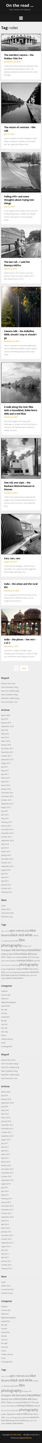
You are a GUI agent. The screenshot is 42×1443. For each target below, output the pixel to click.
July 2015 (4, 811)
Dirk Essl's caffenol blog (10, 691)
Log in (3, 905)
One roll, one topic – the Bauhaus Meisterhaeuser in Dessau (19, 486)
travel (3, 1043)
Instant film (5, 1017)
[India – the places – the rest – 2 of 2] (21, 622)
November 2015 (7, 796)
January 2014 (6, 855)
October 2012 (6, 888)
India (9, 957)
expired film (14, 941)
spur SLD (33, 975)
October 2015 (6, 800)
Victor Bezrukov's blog (9, 687)
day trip (6, 941)
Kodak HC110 (28, 957)
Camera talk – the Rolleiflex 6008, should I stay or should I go (20, 335)
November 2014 (7, 833)
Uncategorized (6, 1046)
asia (26, 930)
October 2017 (6, 756)
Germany (21, 950)
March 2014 (5, 851)
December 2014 (7, 829)
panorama (15, 965)
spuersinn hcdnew (18, 975)
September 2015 (7, 804)
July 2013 (4, 873)
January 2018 (6, 745)
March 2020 (5, 715)
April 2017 (5, 774)
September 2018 (7, 726)
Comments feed (7, 913)
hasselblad (34, 950)
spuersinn (25, 972)
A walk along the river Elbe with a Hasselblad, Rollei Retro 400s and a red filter (20, 410)
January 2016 (6, 789)
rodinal (19, 969)
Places (3, 1035)
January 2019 (6, 723)
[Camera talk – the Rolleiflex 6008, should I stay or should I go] (21, 307)
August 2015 (6, 807)
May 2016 (5, 781)
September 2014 (7, 840)
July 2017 (4, 767)
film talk (4, 1009)
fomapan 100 (26, 946)
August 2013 (6, 870)
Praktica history (7, 1039)
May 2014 (5, 844)
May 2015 (5, 818)
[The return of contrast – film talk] (21, 103)
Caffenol (4, 991)
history (4, 954)
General (4, 1013)
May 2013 (5, 877)
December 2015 (7, 793)
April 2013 (5, 881)
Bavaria (5, 935)
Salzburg (8, 972)
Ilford (11, 954)
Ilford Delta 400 (23, 954)
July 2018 (4, 730)
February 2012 (6, 892)
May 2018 (5, 734)
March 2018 (5, 741)
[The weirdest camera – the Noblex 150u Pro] (21, 42)
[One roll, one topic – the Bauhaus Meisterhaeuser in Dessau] (21, 458)
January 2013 (6, 885)
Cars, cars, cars (12, 558)
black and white (21, 935)
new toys (4, 1032)
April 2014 (5, 848)
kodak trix (12, 961)
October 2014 (6, 837)
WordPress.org (6, 916)
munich (37, 960)
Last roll (4, 1024)
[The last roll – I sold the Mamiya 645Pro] (21, 242)
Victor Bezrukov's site (9, 702)
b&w (33, 930)
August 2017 (6, 763)
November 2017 (7, 752)
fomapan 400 (8, 950)
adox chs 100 (5, 931)
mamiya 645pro (25, 960)
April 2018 (5, 737)
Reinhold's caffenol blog (10, 698)
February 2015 (6, 822)
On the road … (20, 5)
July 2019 (4, 719)
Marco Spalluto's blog (9, 694)
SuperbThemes (25, 1438)
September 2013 (7, 866)
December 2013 (7, 859)
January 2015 (6, 826)
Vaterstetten (17, 978)
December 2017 (7, 748)
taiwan (9, 978)
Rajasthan (11, 969)
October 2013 (6, 862)
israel (14, 957)
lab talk (4, 1021)
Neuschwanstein (6, 965)
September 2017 (7, 759)
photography (28, 964)
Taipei (3, 978)
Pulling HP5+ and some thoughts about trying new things (19, 200)
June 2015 (5, 815)
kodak (18, 957)
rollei (25, 968)
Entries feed (5, 909)
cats (2, 941)
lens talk (4, 1028)
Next (24, 668)
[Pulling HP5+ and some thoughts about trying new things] (21, 172)
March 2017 (5, 778)
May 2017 (5, 770)
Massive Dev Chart (8, 683)
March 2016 (5, 785)
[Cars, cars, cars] (21, 534)
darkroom (5, 998)
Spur (28, 975)
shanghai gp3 (16, 972)
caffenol (35, 936)
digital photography (8, 1002)
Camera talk (5, 995)
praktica (4, 969)
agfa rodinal (16, 930)
